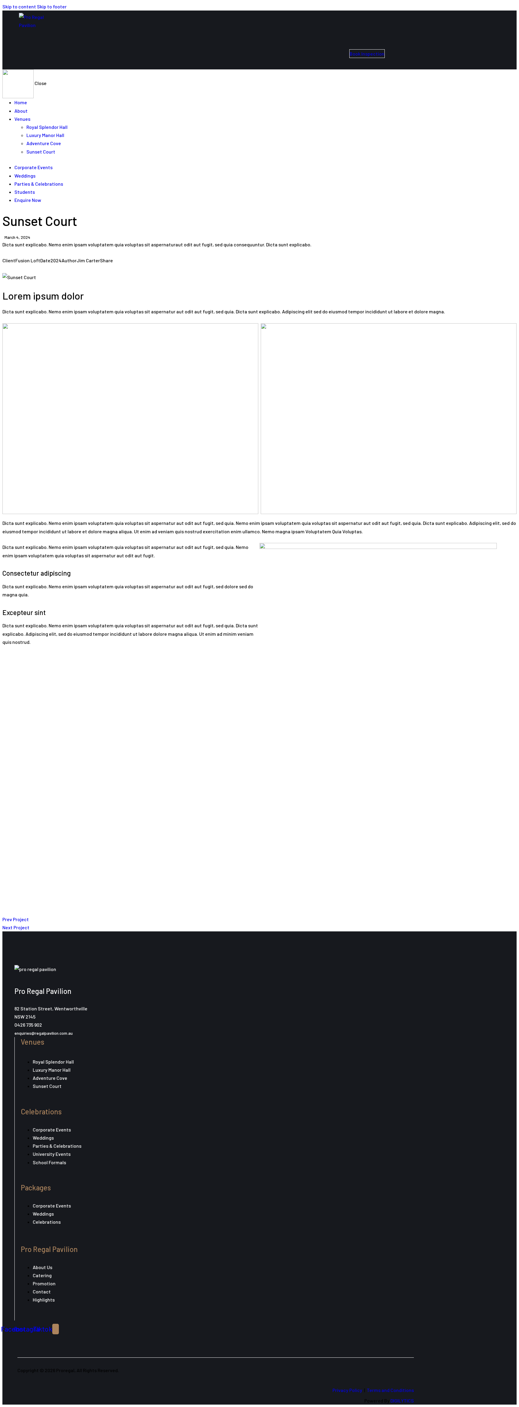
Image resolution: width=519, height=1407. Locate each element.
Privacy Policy (347, 1390)
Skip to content (19, 6)
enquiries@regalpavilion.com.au (43, 1033)
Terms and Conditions (390, 1390)
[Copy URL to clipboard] (30, 268)
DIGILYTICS (402, 1400)
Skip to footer (52, 6)
